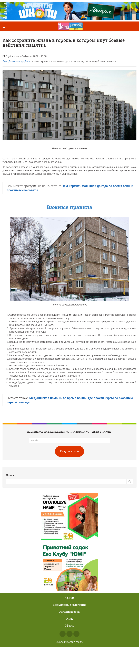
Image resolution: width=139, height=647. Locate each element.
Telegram (76, 634)
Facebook (62, 634)
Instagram (69, 634)
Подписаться (69, 451)
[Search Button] (129, 481)
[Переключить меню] (4, 26)
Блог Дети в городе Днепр (17, 61)
